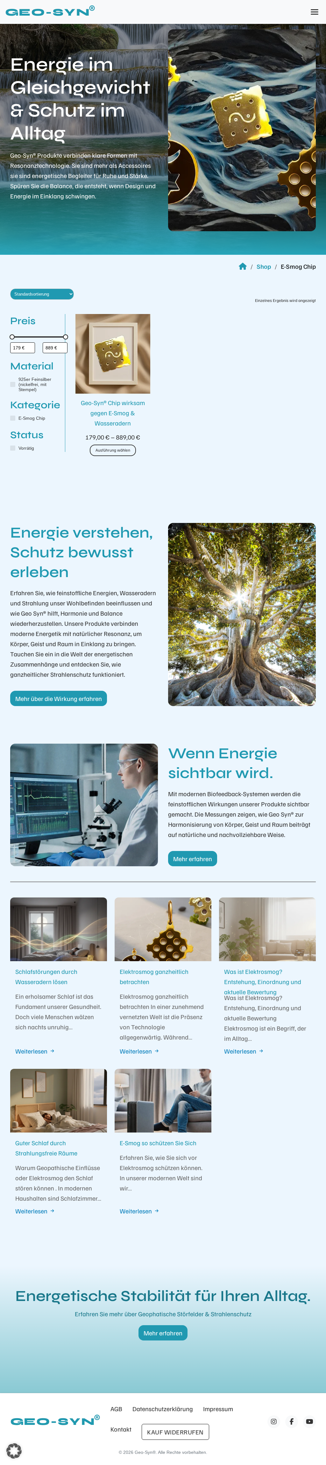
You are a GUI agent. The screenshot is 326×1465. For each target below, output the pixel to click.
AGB (116, 1408)
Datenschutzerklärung (162, 1408)
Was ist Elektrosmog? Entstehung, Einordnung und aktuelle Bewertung (262, 981)
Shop (264, 266)
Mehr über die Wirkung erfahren (58, 698)
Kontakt (120, 1429)
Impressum (218, 1408)
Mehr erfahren (192, 858)
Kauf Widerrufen (175, 1432)
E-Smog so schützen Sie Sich (158, 1143)
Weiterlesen (31, 1051)
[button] (14, 1451)
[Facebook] (273, 1421)
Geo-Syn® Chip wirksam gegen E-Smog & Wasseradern (113, 412)
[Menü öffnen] (314, 12)
